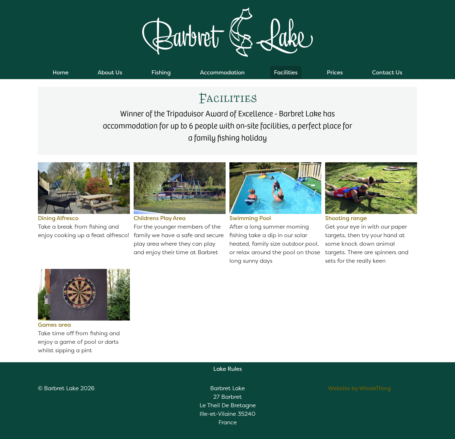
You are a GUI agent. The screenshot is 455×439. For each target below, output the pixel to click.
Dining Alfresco (58, 218)
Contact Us (387, 72)
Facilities (286, 72)
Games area (54, 325)
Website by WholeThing (359, 388)
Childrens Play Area (160, 218)
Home (60, 72)
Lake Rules (227, 369)
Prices (335, 72)
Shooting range (346, 218)
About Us (110, 72)
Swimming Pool (250, 218)
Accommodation (222, 72)
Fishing (161, 72)
